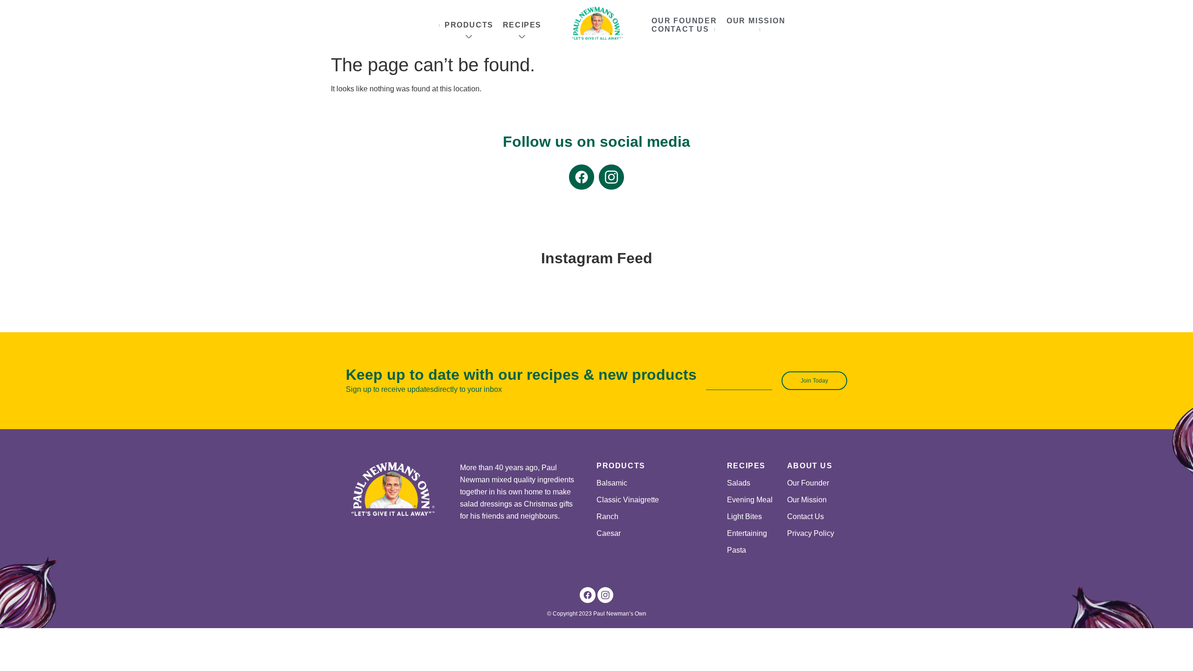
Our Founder (684, 21)
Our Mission (756, 21)
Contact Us (680, 29)
